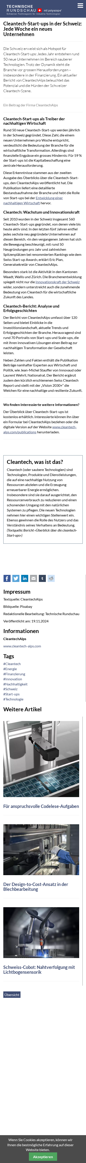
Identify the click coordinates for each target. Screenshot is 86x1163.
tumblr (45, 579)
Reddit (53, 579)
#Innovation (12, 679)
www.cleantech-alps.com (22, 646)
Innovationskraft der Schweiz (58, 282)
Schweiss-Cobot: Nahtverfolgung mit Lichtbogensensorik (39, 969)
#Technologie (13, 699)
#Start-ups (11, 694)
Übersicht (11, 995)
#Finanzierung (14, 674)
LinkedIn (27, 579)
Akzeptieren (43, 1157)
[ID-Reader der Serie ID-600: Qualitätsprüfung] (41, 758)
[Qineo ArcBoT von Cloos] (41, 932)
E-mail (36, 579)
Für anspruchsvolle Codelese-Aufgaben (41, 806)
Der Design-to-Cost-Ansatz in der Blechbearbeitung (35, 887)
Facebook (9, 579)
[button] (79, 4)
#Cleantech (12, 664)
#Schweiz (10, 689)
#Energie (10, 669)
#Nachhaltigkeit (15, 684)
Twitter (18, 579)
